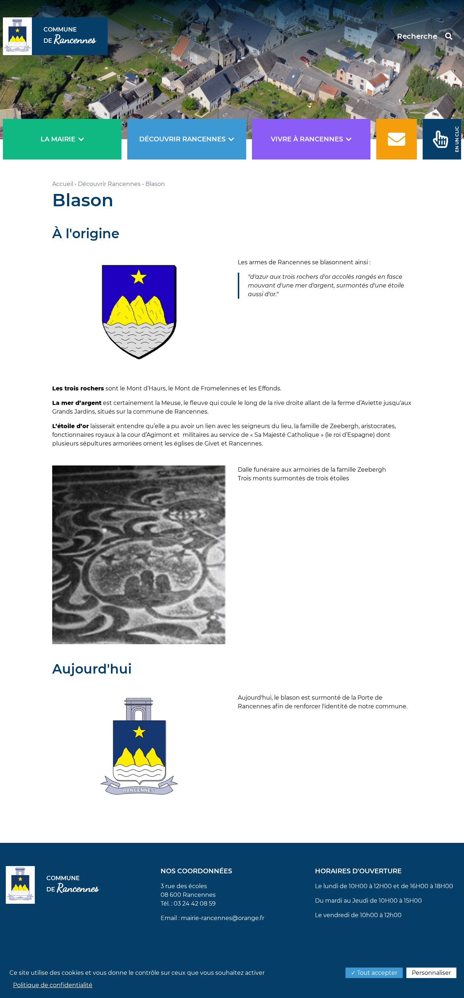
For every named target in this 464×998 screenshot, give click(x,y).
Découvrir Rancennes (182, 139)
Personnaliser (431, 972)
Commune (70, 36)
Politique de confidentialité (52, 985)
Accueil (62, 184)
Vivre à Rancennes (307, 139)
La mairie (58, 139)
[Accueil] (17, 36)
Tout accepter (376, 972)
